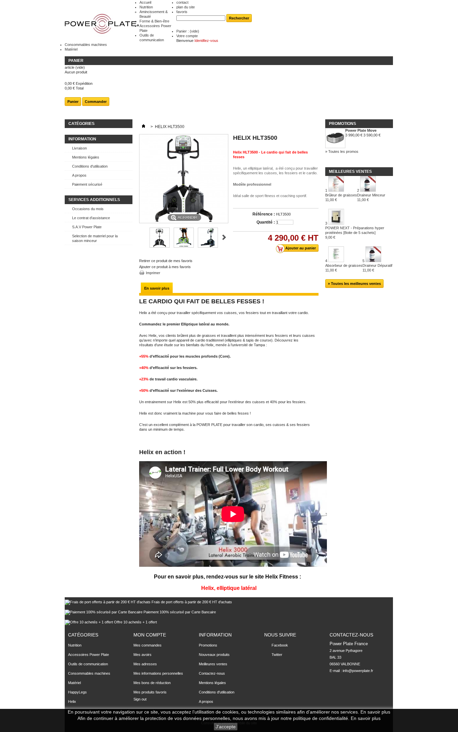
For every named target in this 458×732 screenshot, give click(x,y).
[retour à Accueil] (143, 126)
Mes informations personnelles (158, 673)
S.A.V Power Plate (87, 227)
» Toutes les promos (341, 151)
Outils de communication (88, 664)
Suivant (224, 237)
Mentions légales (85, 157)
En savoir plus (156, 288)
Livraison (79, 148)
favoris (181, 12)
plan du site (185, 7)
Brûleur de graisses (341, 197)
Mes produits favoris (150, 692)
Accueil (145, 2)
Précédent (142, 237)
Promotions (342, 123)
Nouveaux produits (214, 655)
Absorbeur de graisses (343, 267)
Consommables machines (86, 45)
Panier (75, 60)
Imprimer (153, 273)
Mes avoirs (142, 655)
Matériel (71, 49)
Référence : (263, 214)
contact (182, 2)
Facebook (280, 645)
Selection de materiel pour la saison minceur (95, 238)
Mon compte (149, 634)
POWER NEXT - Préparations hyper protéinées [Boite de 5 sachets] (354, 232)
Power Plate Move (361, 130)
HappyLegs (77, 692)
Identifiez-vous (206, 41)
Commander (96, 102)
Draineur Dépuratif (377, 267)
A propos (79, 175)
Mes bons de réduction (152, 683)
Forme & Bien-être (154, 21)
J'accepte (226, 726)
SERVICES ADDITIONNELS (94, 199)
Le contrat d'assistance (91, 218)
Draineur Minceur (371, 197)
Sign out (140, 699)
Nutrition (146, 7)
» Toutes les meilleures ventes (354, 284)
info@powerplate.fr (358, 671)
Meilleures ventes (350, 171)
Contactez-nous (212, 673)
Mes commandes (147, 645)
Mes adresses (145, 664)
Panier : (187, 31)
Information (82, 139)
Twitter (277, 655)
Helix (72, 701)
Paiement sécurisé (87, 184)
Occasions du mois (88, 209)
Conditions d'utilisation (90, 166)
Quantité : (265, 222)
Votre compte (187, 36)
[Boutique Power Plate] (102, 24)
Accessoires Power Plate (88, 655)
